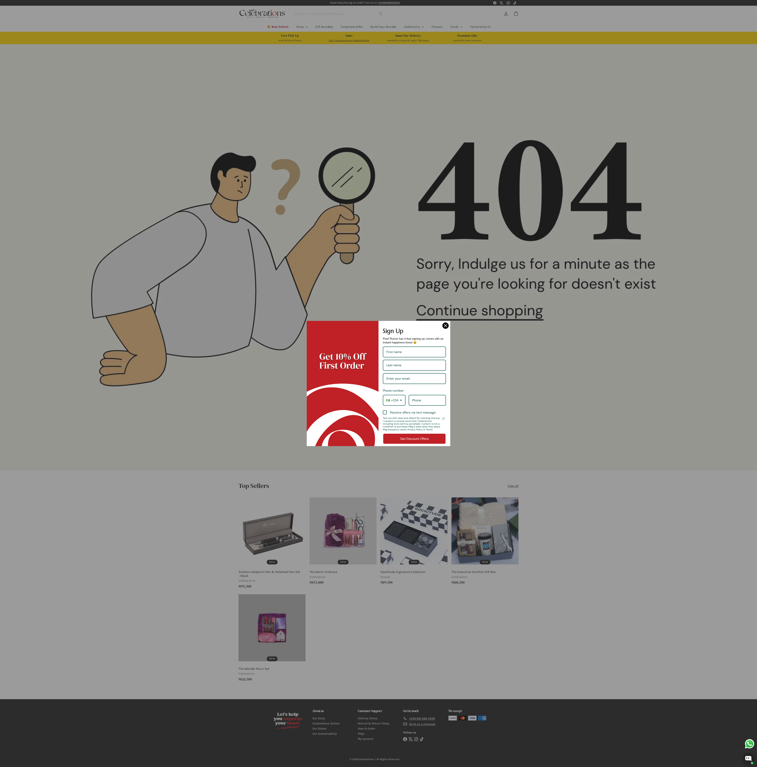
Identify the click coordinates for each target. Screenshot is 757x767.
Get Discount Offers (414, 439)
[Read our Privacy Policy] (443, 418)
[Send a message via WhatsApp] (749, 743)
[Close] (445, 325)
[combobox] (394, 400)
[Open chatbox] (748, 758)
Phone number (393, 391)
